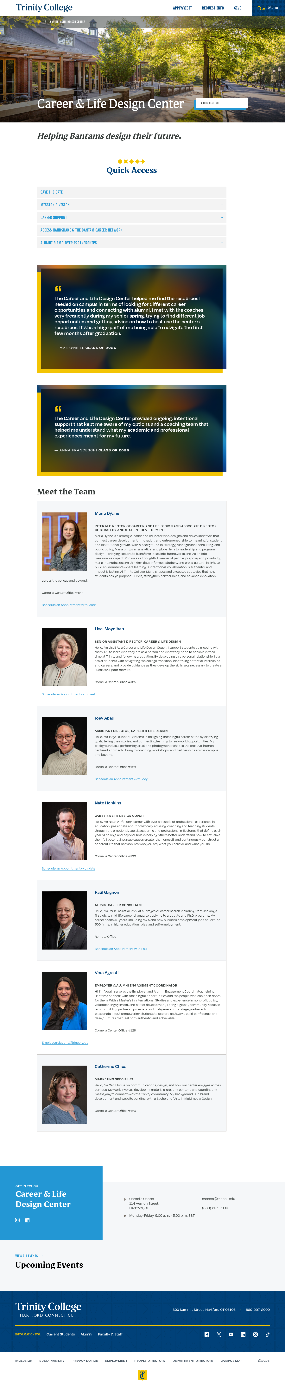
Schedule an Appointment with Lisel (68, 694)
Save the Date (52, 192)
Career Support (54, 218)
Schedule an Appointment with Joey (121, 779)
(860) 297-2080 (215, 1208)
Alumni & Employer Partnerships (69, 243)
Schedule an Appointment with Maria (69, 605)
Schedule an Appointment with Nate (68, 868)
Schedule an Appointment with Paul (121, 949)
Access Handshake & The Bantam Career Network (82, 230)
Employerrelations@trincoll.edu (65, 1042)
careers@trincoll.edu (218, 1199)
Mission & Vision (55, 205)
